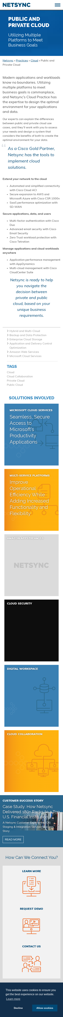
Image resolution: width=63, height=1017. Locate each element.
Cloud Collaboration (20, 376)
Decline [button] (18, 1008)
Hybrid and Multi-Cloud (24, 331)
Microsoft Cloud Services (25, 356)
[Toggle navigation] (59, 4)
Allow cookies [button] (44, 1008)
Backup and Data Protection (27, 335)
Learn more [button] (13, 998)
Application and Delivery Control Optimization (30, 345)
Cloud (10, 372)
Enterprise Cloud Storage (25, 339)
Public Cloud (15, 385)
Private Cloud (15, 380)
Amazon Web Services (24, 352)
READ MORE (13, 839)
